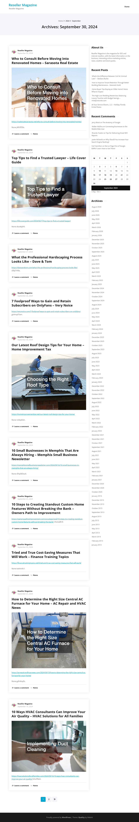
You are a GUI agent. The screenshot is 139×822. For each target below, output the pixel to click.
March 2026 (96, 227)
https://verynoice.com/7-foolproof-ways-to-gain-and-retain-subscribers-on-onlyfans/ (46, 311)
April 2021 (96, 467)
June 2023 (95, 362)
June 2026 (95, 215)
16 (94, 175)
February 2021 (97, 475)
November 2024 (98, 292)
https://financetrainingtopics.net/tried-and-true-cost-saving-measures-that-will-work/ (46, 563)
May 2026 (95, 219)
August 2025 (96, 256)
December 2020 (98, 484)
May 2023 (95, 366)
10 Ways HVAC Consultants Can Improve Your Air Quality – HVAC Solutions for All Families (48, 714)
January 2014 (97, 496)
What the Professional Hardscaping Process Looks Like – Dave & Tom (47, 259)
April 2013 (96, 533)
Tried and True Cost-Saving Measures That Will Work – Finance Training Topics (46, 554)
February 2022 (97, 427)
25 (105, 179)
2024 (68, 21)
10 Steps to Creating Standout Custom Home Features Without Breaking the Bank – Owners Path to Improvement (48, 508)
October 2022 (97, 394)
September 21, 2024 (25, 594)
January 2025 (97, 284)
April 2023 (96, 370)
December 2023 (98, 337)
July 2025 (95, 260)
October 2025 (97, 248)
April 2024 (96, 321)
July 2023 (95, 357)
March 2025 (96, 276)
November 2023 (98, 341)
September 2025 (98, 252)
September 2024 (98, 300)
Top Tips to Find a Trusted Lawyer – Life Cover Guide (49, 160)
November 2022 (98, 390)
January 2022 (97, 431)
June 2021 (95, 459)
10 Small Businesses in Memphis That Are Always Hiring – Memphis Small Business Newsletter (45, 454)
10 (100, 171)
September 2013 (98, 512)
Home (126, 6)
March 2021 (96, 471)
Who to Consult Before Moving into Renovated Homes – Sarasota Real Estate (45, 60)
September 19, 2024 (25, 706)
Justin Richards (97, 139)
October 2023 (97, 345)
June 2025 (95, 264)
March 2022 (96, 423)
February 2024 (97, 329)
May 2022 (95, 414)
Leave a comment (21, 134)
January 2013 (97, 545)
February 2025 (97, 280)
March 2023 (96, 374)
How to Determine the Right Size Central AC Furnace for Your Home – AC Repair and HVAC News (49, 603)
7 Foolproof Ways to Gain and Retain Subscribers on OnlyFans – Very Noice (42, 303)
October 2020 (97, 492)
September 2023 (98, 349)
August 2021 (96, 451)
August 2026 (96, 207)
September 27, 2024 (25, 252)
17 (100, 175)
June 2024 (95, 313)
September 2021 (98, 447)
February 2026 (97, 231)
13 (116, 171)
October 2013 (97, 508)
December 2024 (98, 288)
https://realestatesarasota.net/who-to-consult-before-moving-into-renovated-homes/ (47, 121)
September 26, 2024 (25, 296)
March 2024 (96, 325)
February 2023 (97, 378)
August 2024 (96, 305)
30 (94, 183)
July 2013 (95, 520)
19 (111, 175)
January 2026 (97, 235)
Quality (81, 817)
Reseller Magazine (23, 5)
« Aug (93, 191)
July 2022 (95, 406)
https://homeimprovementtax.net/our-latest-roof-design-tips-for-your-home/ (43, 414)
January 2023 (97, 382)
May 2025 (95, 268)
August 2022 (96, 402)
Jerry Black (96, 122)
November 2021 (98, 439)
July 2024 (95, 309)
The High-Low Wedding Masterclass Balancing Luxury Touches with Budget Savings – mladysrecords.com (109, 98)
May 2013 (95, 528)
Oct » (99, 191)
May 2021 (95, 463)
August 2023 (96, 353)
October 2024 (97, 296)
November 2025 (98, 243)
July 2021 (95, 455)
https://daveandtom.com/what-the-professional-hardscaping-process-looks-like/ (44, 267)
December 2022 (98, 386)
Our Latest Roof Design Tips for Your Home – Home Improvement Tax (48, 347)
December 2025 (98, 239)
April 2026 (96, 223)
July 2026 (95, 211)
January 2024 (97, 333)
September (76, 21)
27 (116, 179)
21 (122, 175)
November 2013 (98, 504)
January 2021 (97, 480)
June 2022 (95, 410)
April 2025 (96, 272)
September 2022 (98, 398)
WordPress (66, 817)
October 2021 (97, 443)
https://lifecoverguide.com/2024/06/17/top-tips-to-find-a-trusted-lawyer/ (41, 221)
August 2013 (96, 516)
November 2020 (98, 488)
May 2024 (95, 317)
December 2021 (98, 435)
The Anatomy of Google (111, 122)
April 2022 (96, 419)
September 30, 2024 (25, 53)
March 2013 (96, 537)
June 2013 (95, 524)
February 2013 (97, 541)
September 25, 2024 (25, 499)
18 (105, 175)
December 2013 (98, 500)
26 (111, 179)
